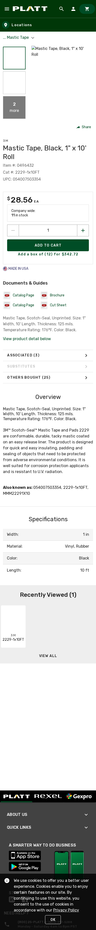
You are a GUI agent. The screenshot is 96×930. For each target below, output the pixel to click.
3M (5, 141)
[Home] (31, 9)
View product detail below (27, 338)
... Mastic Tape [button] (16, 37)
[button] (14, 58)
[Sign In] (73, 9)
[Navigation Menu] (7, 9)
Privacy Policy (66, 910)
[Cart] (87, 9)
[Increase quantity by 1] (83, 230)
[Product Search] (61, 9)
